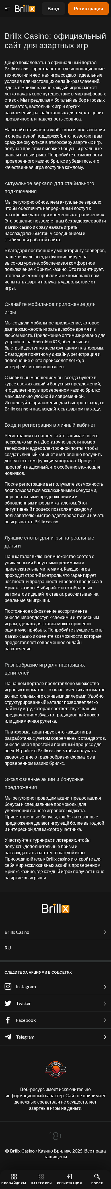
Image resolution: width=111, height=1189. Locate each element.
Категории (41, 1183)
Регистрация (88, 8)
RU (8, 947)
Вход (53, 8)
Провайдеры (13, 1183)
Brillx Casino (17, 932)
